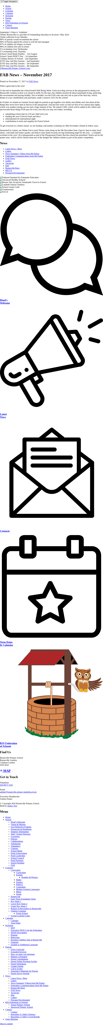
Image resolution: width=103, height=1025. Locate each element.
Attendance (15, 846)
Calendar (9, 13)
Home (8, 6)
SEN (13, 928)
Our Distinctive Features (21, 827)
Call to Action (17, 969)
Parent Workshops (18, 964)
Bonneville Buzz (12, 168)
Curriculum (15, 870)
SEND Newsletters (19, 933)
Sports (18, 894)
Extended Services (18, 952)
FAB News (33, 81)
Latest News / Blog (13, 149)
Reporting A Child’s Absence (23, 1014)
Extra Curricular (17, 949)
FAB (13, 865)
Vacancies (9, 163)
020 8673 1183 (6, 785)
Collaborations (17, 841)
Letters (8, 151)
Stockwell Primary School (22, 1007)
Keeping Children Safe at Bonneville (26, 940)
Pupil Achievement (19, 853)
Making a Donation (19, 957)
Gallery (8, 161)
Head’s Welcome (18, 822)
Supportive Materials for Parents (24, 971)
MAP (6, 770)
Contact (8, 25)
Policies (14, 839)
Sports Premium (17, 863)
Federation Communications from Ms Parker (24, 156)
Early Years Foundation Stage (23, 899)
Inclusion (9, 16)
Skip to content (6, 1024)
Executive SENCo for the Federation (26, 930)
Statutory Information (20, 832)
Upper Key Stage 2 (19, 906)
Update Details (17, 966)
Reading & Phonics (29, 877)
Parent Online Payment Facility (24, 961)
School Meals (16, 851)
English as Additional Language (24, 945)
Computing (21, 887)
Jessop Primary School (20, 1005)
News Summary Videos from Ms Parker (22, 154)
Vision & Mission (18, 824)
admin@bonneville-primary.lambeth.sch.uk (18, 792)
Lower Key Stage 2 (19, 904)
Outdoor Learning (18, 911)
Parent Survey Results (20, 973)
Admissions (16, 844)
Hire (7, 166)
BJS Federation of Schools (16, 23)
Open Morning (11, 28)
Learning (9, 11)
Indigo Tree (12, 806)
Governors (15, 836)
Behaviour (15, 937)
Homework (15, 896)
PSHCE (19, 884)
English (19, 875)
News (7, 20)
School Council (17, 858)
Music (18, 892)
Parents (8, 18)
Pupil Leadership (18, 856)
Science (19, 882)
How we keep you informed (23, 954)
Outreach (15, 942)
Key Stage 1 (16, 901)
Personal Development (15, 173)
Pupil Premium (17, 860)
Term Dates (16, 923)
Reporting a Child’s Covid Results (25, 1017)
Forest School (22, 913)
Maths (18, 880)
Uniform (14, 848)
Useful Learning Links (20, 916)
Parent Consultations (19, 959)
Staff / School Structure (20, 834)
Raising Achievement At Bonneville (26, 908)
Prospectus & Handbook (21, 829)
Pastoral (14, 935)
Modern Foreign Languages (28, 889)
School (8, 8)
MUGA (8, 170)
